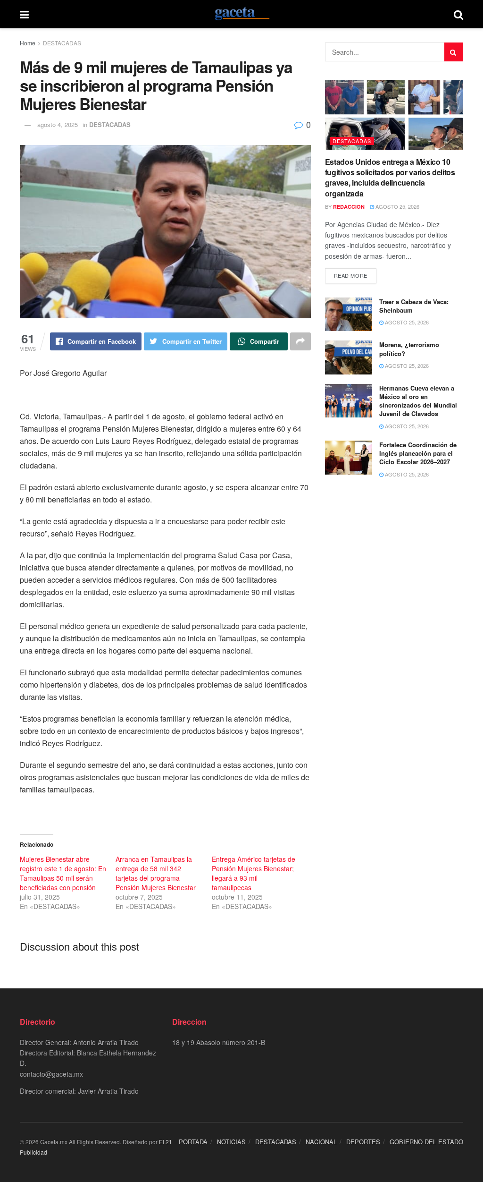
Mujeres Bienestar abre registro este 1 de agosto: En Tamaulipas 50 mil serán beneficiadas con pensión (63, 873)
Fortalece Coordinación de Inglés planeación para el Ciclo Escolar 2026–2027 (418, 453)
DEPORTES (363, 1141)
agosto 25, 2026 (396, 206)
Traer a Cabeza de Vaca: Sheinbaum (414, 306)
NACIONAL (321, 1141)
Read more (350, 275)
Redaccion (349, 206)
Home (27, 43)
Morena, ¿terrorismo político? (409, 348)
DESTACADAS (62, 43)
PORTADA (193, 1141)
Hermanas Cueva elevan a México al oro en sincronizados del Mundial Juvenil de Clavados (418, 400)
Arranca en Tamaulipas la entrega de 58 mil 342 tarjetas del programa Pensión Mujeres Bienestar (156, 873)
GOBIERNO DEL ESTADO (426, 1141)
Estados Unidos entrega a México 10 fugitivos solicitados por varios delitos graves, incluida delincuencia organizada (390, 177)
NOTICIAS (231, 1141)
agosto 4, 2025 (57, 124)
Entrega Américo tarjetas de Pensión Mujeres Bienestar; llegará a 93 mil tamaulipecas (253, 873)
